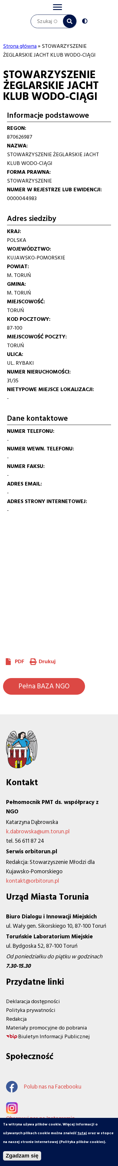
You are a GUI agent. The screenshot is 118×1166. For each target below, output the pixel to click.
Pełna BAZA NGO (44, 686)
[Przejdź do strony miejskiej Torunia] (21, 766)
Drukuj (47, 661)
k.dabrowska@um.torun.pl (38, 831)
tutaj (82, 1133)
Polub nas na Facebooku (52, 1087)
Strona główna (20, 46)
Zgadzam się (22, 1156)
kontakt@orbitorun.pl (32, 881)
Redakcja (16, 1019)
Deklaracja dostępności (33, 1001)
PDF (19, 661)
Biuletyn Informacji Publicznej (54, 1036)
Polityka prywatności (30, 1010)
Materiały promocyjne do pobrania (46, 1027)
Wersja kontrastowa (86, 21)
